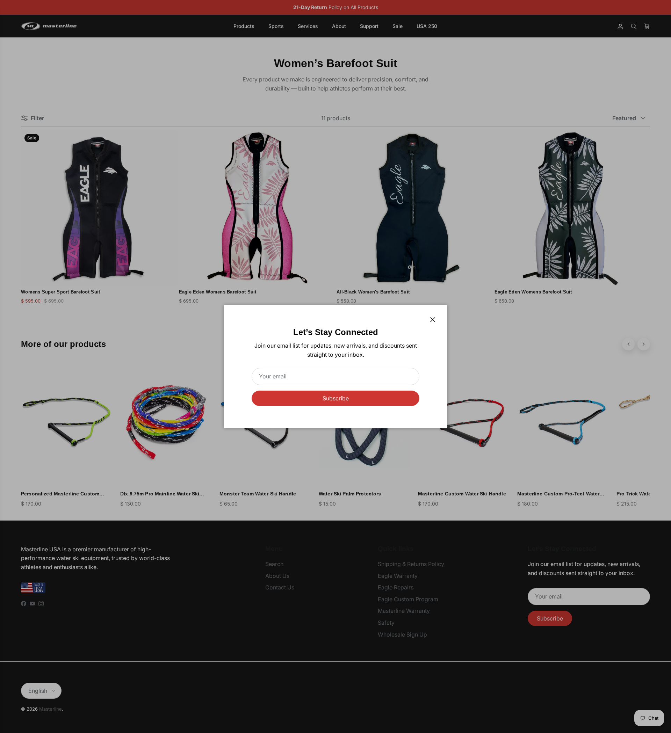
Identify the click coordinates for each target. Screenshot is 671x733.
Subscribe (336, 398)
